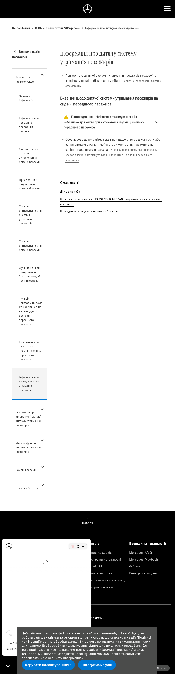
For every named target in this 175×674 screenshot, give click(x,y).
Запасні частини (100, 573)
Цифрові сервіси (100, 587)
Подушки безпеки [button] (27, 488)
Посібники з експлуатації (107, 580)
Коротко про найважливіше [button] (25, 79)
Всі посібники (21, 28)
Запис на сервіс (100, 552)
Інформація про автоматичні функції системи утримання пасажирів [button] (28, 418)
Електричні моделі (143, 573)
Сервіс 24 (95, 566)
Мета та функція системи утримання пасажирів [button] (28, 447)
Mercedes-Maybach (143, 559)
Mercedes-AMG (140, 552)
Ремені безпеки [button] (26, 470)
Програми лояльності (104, 559)
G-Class (134, 566)
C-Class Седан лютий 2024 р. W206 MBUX (57, 28)
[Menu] (167, 9)
